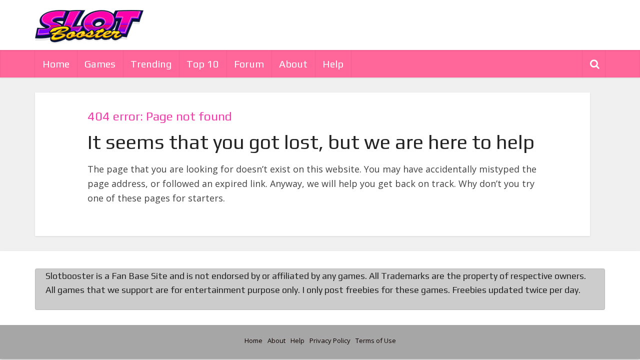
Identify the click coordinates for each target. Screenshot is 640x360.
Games (100, 64)
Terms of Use (376, 340)
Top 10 (202, 64)
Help (333, 64)
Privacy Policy (330, 340)
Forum (249, 64)
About (293, 64)
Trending (151, 64)
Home (56, 64)
